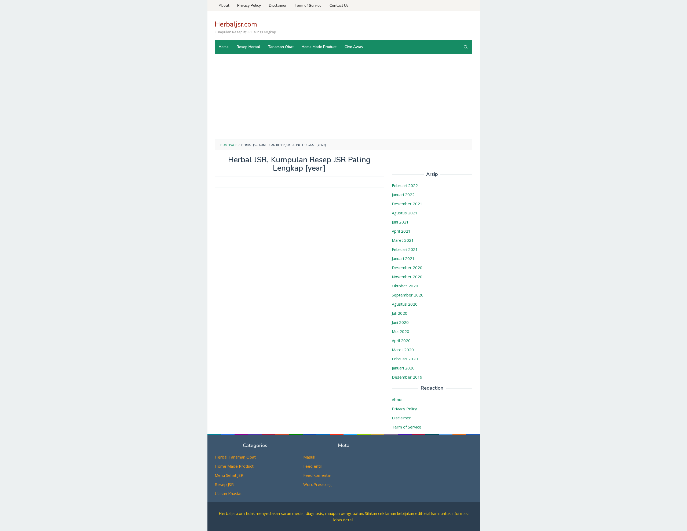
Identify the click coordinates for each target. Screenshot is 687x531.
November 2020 (407, 276)
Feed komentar (317, 475)
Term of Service (406, 427)
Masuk (309, 457)
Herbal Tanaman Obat (235, 457)
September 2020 (407, 295)
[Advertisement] (343, 99)
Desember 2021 (407, 203)
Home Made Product (234, 466)
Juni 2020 (400, 322)
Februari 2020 (405, 358)
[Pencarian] (465, 47)
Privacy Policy (404, 408)
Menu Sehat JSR (229, 475)
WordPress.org (317, 484)
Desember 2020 (407, 267)
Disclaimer (401, 417)
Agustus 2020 (405, 304)
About (397, 399)
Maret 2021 (403, 240)
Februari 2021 (405, 249)
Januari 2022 (403, 194)
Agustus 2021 (405, 212)
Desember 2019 (407, 377)
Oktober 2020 (405, 285)
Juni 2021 (400, 222)
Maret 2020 (403, 349)
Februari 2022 (405, 185)
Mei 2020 (400, 331)
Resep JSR (224, 484)
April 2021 (401, 231)
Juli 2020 (399, 313)
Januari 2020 (403, 368)
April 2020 (401, 340)
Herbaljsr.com (236, 24)
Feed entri (312, 466)
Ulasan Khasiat (228, 493)
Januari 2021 (403, 258)
